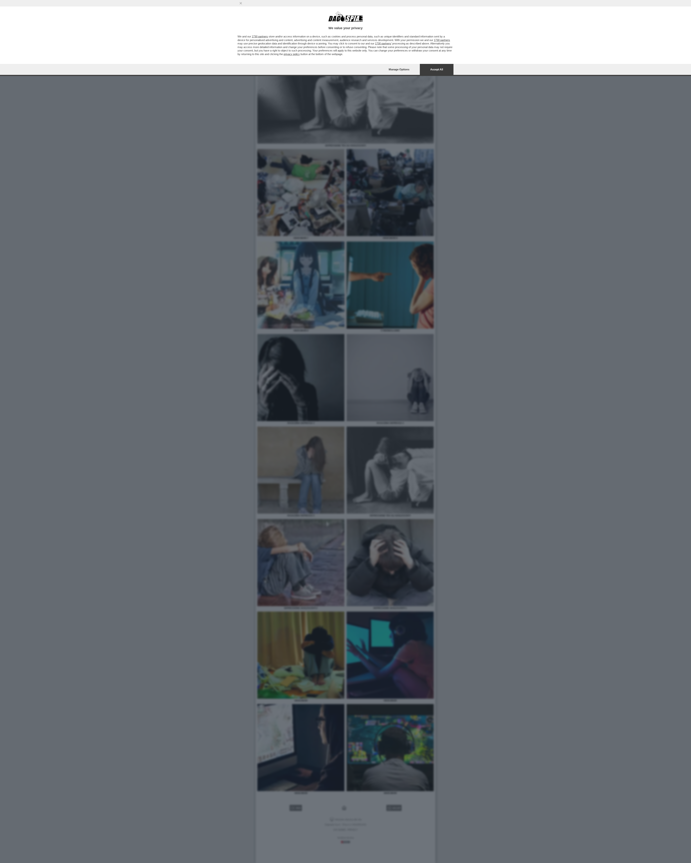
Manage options (399, 69)
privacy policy (292, 54)
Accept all (436, 69)
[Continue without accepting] (241, 3)
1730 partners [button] (260, 36)
